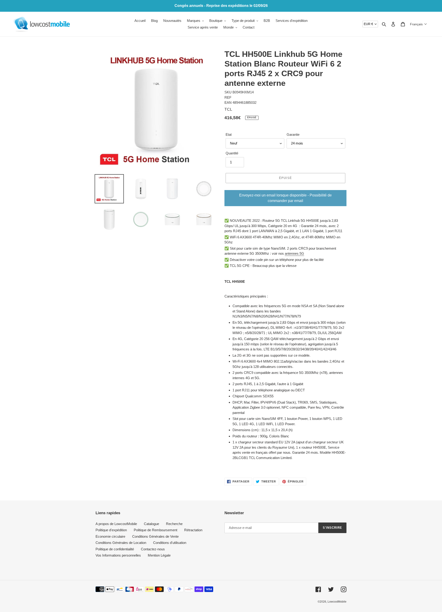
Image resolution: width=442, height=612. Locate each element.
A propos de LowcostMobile (116, 524)
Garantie (293, 134)
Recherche (174, 524)
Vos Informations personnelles (118, 555)
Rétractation (193, 530)
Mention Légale (159, 555)
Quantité (232, 153)
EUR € (368, 24)
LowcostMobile (337, 601)
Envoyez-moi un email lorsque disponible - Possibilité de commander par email (285, 198)
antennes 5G (294, 253)
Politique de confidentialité (115, 549)
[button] (418, 24)
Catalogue (151, 524)
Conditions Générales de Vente (155, 536)
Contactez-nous (153, 549)
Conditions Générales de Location (121, 543)
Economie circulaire (110, 536)
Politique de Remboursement (155, 530)
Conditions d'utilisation (169, 543)
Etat (229, 134)
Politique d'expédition (111, 530)
